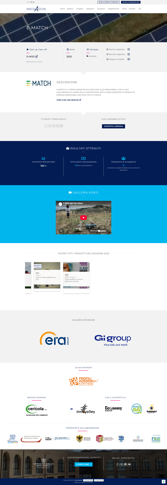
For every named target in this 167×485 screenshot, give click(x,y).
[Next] (143, 280)
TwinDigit (90, 482)
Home (62, 9)
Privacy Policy (88, 480)
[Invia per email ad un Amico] (53, 126)
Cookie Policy (99, 480)
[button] (140, 9)
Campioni (101, 9)
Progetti (79, 9)
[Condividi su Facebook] (46, 126)
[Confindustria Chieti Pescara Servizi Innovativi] (43, 463)
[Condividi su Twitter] (50, 126)
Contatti (132, 9)
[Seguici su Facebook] (27, 2)
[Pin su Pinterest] (57, 126)
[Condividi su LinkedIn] (61, 126)
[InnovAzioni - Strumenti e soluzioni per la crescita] (36, 9)
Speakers (90, 9)
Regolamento (113, 9)
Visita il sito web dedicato (68, 100)
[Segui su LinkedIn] (31, 2)
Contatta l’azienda (113, 126)
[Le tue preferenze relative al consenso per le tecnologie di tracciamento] (163, 481)
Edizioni (70, 9)
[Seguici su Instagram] (29, 2)
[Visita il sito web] (36, 56)
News (124, 9)
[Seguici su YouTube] (33, 2)
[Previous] (24, 280)
